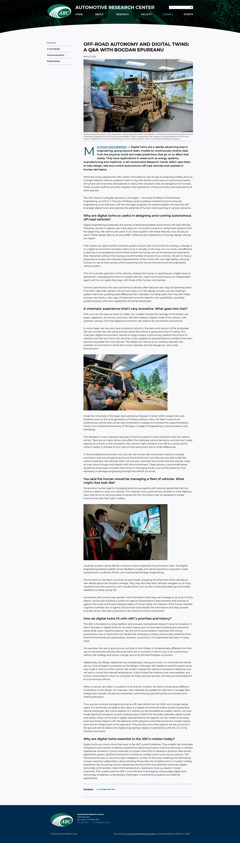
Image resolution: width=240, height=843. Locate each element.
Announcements (55, 55)
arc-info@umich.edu (105, 789)
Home (79, 14)
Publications (53, 61)
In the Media (53, 49)
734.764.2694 (83, 822)
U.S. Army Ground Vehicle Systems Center (140, 834)
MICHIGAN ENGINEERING (112, 146)
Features (51, 43)
